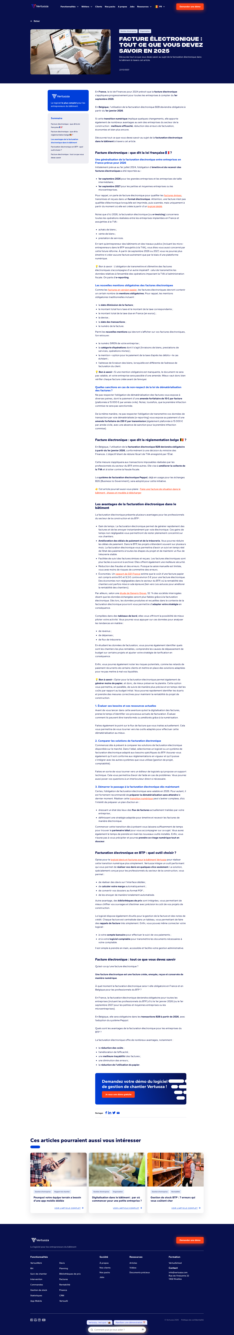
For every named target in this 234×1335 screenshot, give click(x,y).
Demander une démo (190, 6)
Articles (133, 1263)
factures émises (172, 195)
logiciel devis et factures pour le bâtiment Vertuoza (138, 859)
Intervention (36, 1279)
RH (31, 1268)
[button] (70, 6)
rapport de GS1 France (128, 573)
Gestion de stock (38, 1290)
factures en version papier (122, 289)
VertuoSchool (175, 1263)
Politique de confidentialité (192, 1320)
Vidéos (132, 1267)
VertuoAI (63, 1301)
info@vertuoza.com (178, 1272)
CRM (61, 1295)
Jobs (102, 1277)
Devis (62, 1263)
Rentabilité (64, 1284)
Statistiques (36, 1295)
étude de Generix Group (133, 593)
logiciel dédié (155, 206)
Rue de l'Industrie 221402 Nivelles (179, 1277)
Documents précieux (139, 1272)
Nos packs (105, 1272)
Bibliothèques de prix (70, 1273)
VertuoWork (36, 1263)
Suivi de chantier (38, 1273)
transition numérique (141, 798)
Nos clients (105, 1267)
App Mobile (36, 1301)
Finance (63, 1290)
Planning (63, 1268)
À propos (104, 1263)
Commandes (36, 1284)
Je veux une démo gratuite (118, 1094)
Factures (63, 1279)
